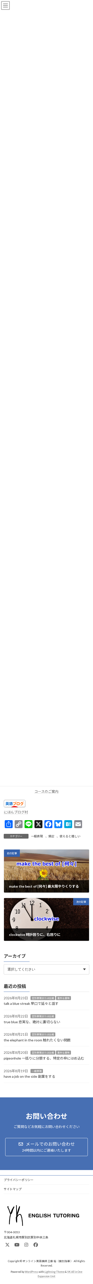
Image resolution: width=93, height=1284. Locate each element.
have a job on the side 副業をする (29, 1076)
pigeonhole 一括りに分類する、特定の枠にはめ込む (44, 1058)
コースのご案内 (46, 791)
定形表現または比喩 (43, 998)
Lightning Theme (54, 1271)
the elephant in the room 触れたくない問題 (37, 1040)
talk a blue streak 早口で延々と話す (31, 1004)
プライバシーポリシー (18, 1180)
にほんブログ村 (16, 812)
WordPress (31, 1271)
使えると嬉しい (70, 836)
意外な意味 (63, 998)
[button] (46, 1147)
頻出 (51, 836)
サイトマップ (13, 1189)
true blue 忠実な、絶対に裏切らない (32, 1022)
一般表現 (37, 836)
